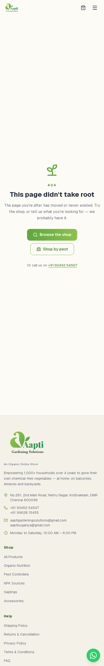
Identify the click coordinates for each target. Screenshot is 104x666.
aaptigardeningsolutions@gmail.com (38, 520)
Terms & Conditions (19, 652)
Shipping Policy (16, 625)
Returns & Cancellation (21, 634)
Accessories (14, 601)
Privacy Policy (15, 643)
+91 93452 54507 (62, 265)
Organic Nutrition (17, 565)
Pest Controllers (16, 574)
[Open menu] (94, 7)
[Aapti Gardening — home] (9, 8)
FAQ (7, 660)
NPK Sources (14, 583)
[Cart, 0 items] (83, 7)
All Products (13, 557)
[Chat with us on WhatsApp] (93, 655)
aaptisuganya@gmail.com (30, 525)
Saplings (10, 592)
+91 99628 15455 (24, 512)
